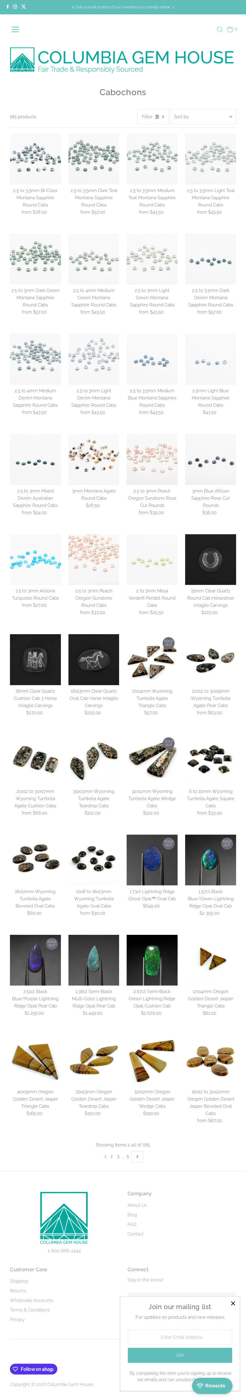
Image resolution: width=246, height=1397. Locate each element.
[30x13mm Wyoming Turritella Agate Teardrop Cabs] (93, 759)
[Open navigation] (25, 29)
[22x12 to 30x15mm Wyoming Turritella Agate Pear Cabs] (210, 659)
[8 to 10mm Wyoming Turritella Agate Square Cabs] (210, 759)
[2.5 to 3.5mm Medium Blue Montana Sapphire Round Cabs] (152, 359)
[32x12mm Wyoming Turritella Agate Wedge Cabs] (152, 759)
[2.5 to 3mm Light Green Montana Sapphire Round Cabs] (152, 259)
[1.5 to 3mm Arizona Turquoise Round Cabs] (35, 559)
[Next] (173, 7)
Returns (18, 1290)
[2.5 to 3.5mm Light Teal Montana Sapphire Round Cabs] (210, 159)
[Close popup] (233, 1303)
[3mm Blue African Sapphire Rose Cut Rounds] (210, 459)
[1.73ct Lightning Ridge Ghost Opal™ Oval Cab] (152, 860)
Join (180, 1355)
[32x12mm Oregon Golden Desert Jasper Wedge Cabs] (152, 1060)
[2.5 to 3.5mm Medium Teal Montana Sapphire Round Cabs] (152, 159)
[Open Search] (220, 29)
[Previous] (73, 7)
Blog (132, 1215)
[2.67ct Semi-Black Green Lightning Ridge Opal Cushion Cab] (152, 960)
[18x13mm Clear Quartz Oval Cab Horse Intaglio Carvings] (93, 659)
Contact (136, 1234)
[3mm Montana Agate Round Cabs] (93, 459)
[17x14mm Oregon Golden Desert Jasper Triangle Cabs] (210, 960)
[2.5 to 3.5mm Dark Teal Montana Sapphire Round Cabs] (93, 159)
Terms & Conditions (30, 1310)
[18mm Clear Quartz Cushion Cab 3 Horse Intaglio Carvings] (35, 659)
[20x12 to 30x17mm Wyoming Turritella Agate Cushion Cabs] (35, 759)
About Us (137, 1205)
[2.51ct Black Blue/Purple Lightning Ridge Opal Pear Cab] (35, 960)
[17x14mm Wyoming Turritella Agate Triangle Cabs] (152, 659)
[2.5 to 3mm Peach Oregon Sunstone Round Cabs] (93, 559)
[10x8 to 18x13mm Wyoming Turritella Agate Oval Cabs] (93, 860)
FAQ (132, 1224)
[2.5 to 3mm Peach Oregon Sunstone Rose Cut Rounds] (152, 459)
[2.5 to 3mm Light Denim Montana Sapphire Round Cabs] (93, 359)
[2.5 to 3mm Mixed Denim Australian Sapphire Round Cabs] (35, 459)
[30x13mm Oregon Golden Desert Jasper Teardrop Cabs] (93, 1060)
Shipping (19, 1281)
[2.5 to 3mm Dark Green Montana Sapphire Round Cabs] (35, 259)
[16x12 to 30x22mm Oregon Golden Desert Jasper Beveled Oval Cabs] (210, 1060)
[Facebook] (7, 7)
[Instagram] (15, 7)
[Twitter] (24, 7)
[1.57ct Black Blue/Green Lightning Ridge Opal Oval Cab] (210, 860)
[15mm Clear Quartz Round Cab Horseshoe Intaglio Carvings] (210, 559)
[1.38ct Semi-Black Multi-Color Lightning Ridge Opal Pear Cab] (93, 960)
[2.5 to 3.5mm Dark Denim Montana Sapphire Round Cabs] (210, 259)
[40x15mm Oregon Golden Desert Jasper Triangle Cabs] (35, 1060)
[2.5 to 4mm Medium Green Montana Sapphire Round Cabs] (93, 259)
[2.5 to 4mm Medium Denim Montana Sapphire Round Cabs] (35, 359)
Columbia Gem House (70, 1384)
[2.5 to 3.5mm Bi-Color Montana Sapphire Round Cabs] (35, 159)
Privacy (17, 1319)
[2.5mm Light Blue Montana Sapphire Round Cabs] (210, 359)
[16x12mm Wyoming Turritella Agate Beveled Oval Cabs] (35, 860)
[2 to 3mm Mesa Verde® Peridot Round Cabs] (152, 559)
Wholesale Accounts (31, 1300)
